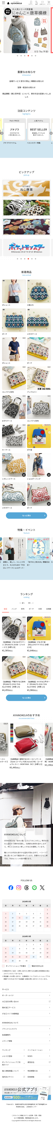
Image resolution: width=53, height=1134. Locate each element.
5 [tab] (32, 56)
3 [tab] (24, 56)
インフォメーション (35, 1050)
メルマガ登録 (7, 1056)
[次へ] (31, 603)
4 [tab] (28, 56)
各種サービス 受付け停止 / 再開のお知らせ (26, 81)
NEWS (30, 1056)
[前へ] (22, 603)
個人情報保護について (10, 1071)
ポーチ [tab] (31, 609)
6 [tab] (35, 56)
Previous (1, 133)
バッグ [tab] (14, 609)
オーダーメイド (8, 995)
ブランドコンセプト (9, 1029)
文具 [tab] (40, 609)
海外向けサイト (8, 1077)
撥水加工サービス (8, 1007)
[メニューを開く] (3, 3)
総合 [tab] (5, 609)
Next (51, 133)
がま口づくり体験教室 (10, 1013)
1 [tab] (17, 56)
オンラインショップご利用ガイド (11, 1063)
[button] (36, 3)
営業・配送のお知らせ (26, 87)
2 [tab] (21, 56)
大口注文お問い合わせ (10, 1001)
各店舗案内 (6, 1035)
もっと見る (26, 515)
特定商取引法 (33, 1071)
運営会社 (31, 1062)
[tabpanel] (26, 654)
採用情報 (31, 1077)
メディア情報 (7, 1041)
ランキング (6, 1050)
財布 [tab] (22, 609)
